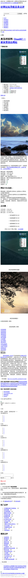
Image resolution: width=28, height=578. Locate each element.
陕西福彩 (6, 543)
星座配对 (6, 538)
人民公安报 (7, 520)
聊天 (8, 567)
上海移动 (6, 546)
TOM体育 (11, 383)
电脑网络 (6, 22)
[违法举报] (3, 349)
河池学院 (6, 517)
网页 (6, 567)
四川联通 (7, 554)
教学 (14, 569)
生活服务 (6, 21)
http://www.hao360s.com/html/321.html (17, 378)
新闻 (7, 566)
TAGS (11, 3)
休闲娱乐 (6, 19)
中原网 (6, 540)
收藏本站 (20, 3)
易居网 (6, 545)
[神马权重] (3, 337)
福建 (20, 567)
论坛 (9, 566)
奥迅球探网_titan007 (8, 355)
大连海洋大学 (8, 556)
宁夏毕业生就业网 (9, 559)
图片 (14, 566)
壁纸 (11, 567)
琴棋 (12, 569)
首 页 (5, 18)
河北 (5, 569)
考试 (17, 569)
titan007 (5, 396)
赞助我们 (6, 27)
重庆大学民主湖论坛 (10, 524)
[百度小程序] (4, 346)
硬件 (13, 567)
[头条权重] (3, 335)
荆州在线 (6, 549)
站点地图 (22, 573)
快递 (19, 566)
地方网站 (6, 24)
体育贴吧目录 (15, 384)
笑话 (5, 566)
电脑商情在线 (8, 527)
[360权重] (3, 339)
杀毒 (15, 567)
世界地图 (6, 509)
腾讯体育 (6, 383)
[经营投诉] (3, 348)
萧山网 (6, 557)
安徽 (23, 567)
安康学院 (6, 537)
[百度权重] (3, 329)
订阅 (3, 32)
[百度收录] (3, 331)
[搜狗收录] (3, 334)
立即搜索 (20, 13)
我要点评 (3, 95)
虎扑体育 (16, 383)
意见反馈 (7, 573)
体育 (14, 30)
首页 (6, 30)
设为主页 (3, 3)
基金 (21, 566)
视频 (12, 566)
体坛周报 (3, 384)
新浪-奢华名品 (8, 551)
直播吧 (20, 383)
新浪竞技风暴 (22, 381)
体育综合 (18, 30)
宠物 (7, 569)
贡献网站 (12, 573)
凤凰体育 (4, 386)
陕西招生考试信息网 (9, 548)
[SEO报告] (3, 340)
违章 (24, 566)
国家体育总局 (8, 501)
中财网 (6, 553)
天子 (6, 528)
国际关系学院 (7, 513)
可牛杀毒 (7, 525)
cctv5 (20, 384)
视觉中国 (6, 542)
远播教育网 (7, 516)
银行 (17, 566)
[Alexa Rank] (4, 343)
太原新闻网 (7, 511)
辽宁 (25, 567)
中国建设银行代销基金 (10, 508)
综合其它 (6, 26)
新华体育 (9, 386)
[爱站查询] (3, 342)
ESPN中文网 (8, 384)
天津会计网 (7, 514)
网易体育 (24, 383)
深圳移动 (7, 530)
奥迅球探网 (23, 30)
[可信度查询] (4, 345)
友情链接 (17, 573)
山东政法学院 (7, 519)
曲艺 (9, 569)
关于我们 (3, 573)
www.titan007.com (8, 393)
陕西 (18, 567)
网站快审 (7, 3)
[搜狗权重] (3, 332)
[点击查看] (20, 229)
